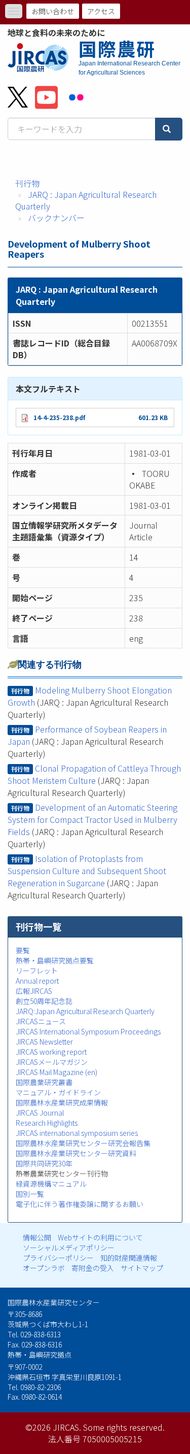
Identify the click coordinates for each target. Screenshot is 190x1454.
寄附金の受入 (92, 1268)
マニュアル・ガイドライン (58, 1092)
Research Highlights (47, 1123)
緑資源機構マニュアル (51, 1184)
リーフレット (37, 970)
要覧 (23, 950)
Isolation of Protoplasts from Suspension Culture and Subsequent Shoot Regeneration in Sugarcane (87, 870)
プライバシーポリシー (58, 1258)
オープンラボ (44, 1268)
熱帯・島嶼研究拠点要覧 (55, 960)
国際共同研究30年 (44, 1163)
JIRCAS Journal (40, 1112)
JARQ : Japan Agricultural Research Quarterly (86, 200)
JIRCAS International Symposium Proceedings (88, 1031)
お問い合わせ (52, 11)
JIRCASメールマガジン (52, 1062)
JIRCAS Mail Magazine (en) (56, 1072)
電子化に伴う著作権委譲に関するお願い (79, 1204)
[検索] (168, 129)
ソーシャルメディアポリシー (69, 1247)
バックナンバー (56, 218)
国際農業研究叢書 (44, 1082)
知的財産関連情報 (128, 1258)
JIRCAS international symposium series (77, 1133)
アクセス (101, 11)
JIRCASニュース (41, 1021)
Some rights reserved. (124, 1427)
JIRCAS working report (51, 1052)
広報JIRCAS (34, 991)
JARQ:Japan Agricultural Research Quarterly (85, 1011)
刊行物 (27, 183)
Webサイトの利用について (100, 1237)
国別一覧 (30, 1194)
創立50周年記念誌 (44, 1001)
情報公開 (37, 1237)
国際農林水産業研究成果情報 (62, 1102)
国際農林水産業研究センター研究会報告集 (83, 1143)
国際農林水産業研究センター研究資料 (76, 1153)
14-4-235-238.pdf (59, 417)
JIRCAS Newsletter (44, 1041)
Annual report (37, 981)
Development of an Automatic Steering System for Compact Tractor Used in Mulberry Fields (92, 819)
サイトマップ (142, 1268)
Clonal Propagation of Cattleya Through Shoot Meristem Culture (94, 774)
